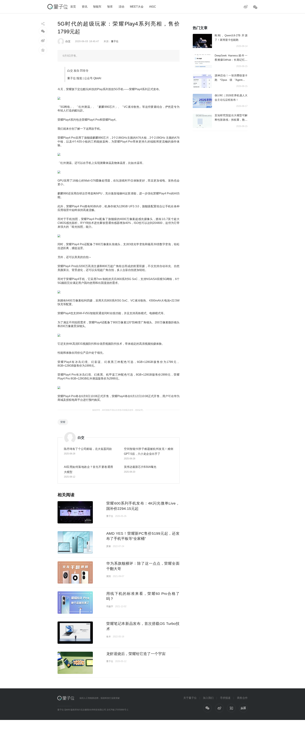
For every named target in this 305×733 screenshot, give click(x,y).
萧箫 (108, 546)
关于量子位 (190, 697)
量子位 (114, 41)
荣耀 (62, 422)
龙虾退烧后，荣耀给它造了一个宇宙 (136, 654)
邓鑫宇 (109, 606)
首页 (73, 6)
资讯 (84, 6)
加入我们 (208, 697)
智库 (110, 6)
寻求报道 (225, 697)
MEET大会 (136, 6)
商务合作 (242, 697)
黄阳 (108, 576)
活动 (121, 6)
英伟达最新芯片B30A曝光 (140, 466)
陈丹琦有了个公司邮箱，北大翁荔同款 (88, 448)
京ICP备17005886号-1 (117, 709)
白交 (67, 41)
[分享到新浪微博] (43, 40)
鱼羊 (108, 636)
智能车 (97, 6)
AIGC (152, 6)
